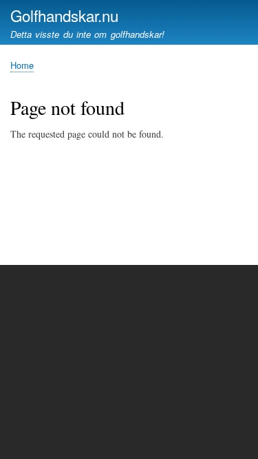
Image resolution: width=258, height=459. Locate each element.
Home (22, 65)
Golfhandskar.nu (64, 15)
